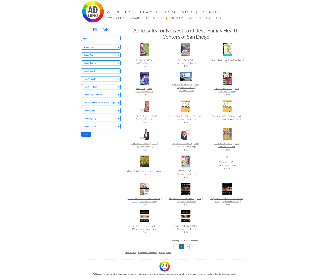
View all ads (130, 252)
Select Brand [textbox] (89, 110)
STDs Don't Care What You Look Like (144, 198)
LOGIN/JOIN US (116, 18)
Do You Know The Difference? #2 (226, 116)
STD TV (181, 171)
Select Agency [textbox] (90, 118)
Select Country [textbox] (90, 71)
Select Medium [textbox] (90, 86)
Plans (213, 60)
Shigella (130, 171)
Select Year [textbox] (88, 55)
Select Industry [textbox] (90, 79)
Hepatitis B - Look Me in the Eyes (144, 226)
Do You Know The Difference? (181, 116)
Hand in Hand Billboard (182, 84)
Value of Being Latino (223, 143)
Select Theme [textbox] (90, 126)
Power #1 (140, 60)
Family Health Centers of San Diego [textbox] (99, 102)
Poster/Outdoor (186, 90)
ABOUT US (194, 18)
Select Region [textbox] (90, 63)
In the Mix (140, 88)
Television (227, 168)
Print (145, 66)
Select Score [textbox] (89, 47)
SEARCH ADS (213, 18)
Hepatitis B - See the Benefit (181, 198)
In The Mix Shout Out (223, 88)
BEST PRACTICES (154, 18)
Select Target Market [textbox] (93, 94)
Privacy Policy (165, 252)
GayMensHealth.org (144, 63)
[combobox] (101, 47)
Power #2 (181, 60)
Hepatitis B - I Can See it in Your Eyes (226, 198)
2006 (149, 60)
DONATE (134, 18)
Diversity (223, 162)
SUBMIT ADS (176, 18)
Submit (86, 134)
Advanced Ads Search (147, 252)
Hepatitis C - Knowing (140, 116)
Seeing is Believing (182, 226)
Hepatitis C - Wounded (182, 143)
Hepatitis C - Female (140, 143)
